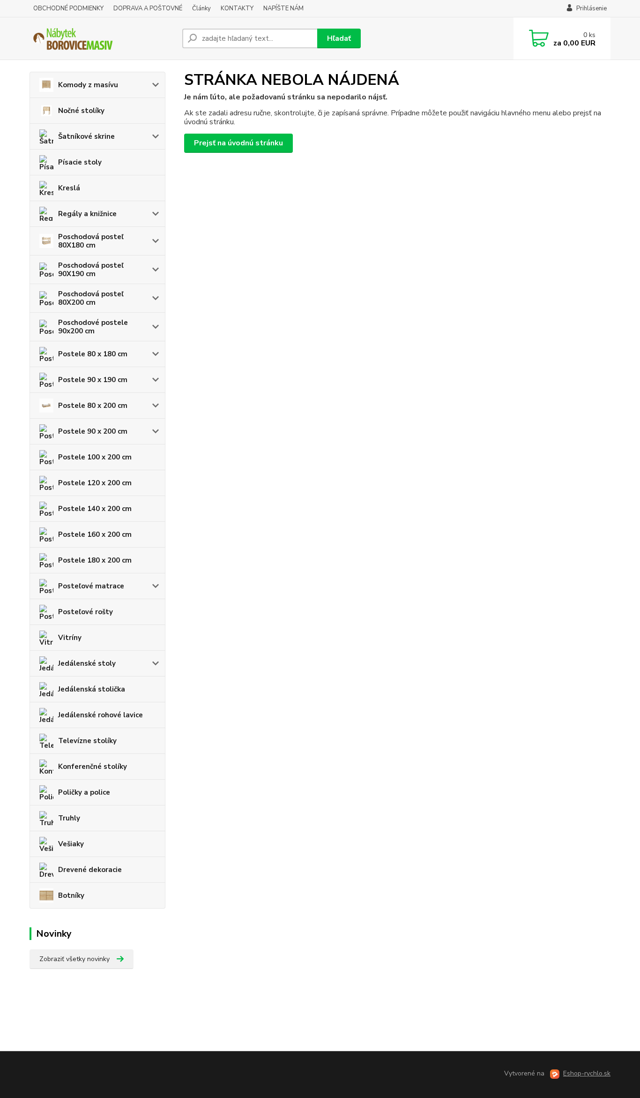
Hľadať (339, 38)
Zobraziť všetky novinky (74, 959)
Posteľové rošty (85, 612)
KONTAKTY (237, 8)
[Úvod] (102, 38)
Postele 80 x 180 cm (92, 354)
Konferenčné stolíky (92, 766)
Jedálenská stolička (91, 689)
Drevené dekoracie (90, 869)
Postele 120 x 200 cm (95, 483)
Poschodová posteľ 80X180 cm (91, 241)
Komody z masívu (88, 85)
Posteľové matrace (91, 586)
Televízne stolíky (87, 740)
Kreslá (69, 188)
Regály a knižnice (87, 213)
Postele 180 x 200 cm (95, 560)
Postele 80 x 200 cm (92, 405)
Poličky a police (84, 792)
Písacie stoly (80, 162)
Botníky (71, 895)
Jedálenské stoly (87, 663)
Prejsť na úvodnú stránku (238, 143)
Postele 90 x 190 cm (92, 379)
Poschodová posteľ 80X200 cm (91, 298)
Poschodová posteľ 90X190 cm (91, 269)
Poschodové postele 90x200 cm (93, 327)
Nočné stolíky (81, 110)
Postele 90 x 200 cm (92, 431)
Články (201, 8)
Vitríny (70, 637)
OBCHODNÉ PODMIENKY (68, 8)
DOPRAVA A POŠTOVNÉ (147, 8)
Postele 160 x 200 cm (95, 534)
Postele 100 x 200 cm (95, 457)
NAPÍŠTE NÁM (283, 8)
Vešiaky (71, 844)
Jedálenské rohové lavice (100, 715)
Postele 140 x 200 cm (95, 508)
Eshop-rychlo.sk (586, 1073)
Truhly (69, 818)
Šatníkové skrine (86, 136)
